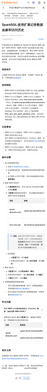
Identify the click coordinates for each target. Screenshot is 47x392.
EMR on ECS (34, 13)
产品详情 (41, 39)
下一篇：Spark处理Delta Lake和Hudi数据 (33, 366)
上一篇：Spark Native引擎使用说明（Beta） (13, 366)
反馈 (27, 378)
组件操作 (15, 16)
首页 (3, 13)
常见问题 (36, 141)
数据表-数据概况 (23, 288)
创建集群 (17, 77)
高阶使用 (30, 16)
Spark (23, 16)
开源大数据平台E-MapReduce (17, 13)
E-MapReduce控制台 (20, 166)
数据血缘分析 (16, 294)
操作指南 (7, 16)
